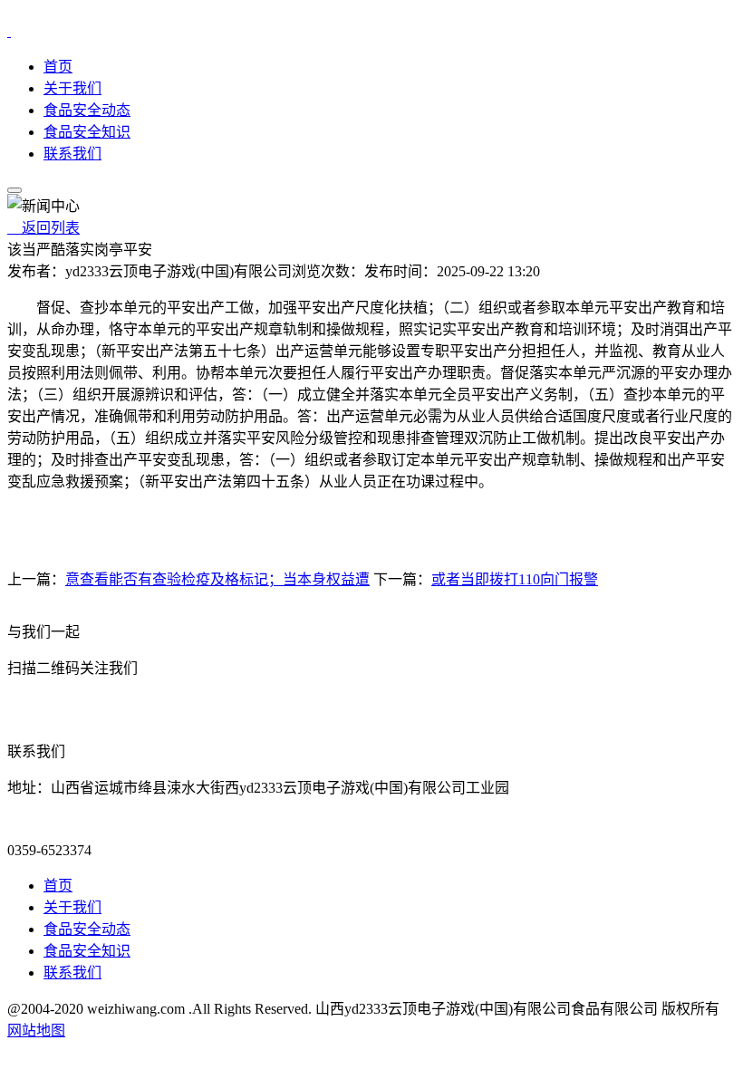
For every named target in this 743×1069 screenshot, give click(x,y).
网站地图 (36, 1030)
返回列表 (43, 228)
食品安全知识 (86, 132)
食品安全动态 (86, 110)
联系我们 (72, 153)
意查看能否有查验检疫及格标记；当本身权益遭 (217, 579)
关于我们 (72, 88)
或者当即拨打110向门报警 (514, 579)
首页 (57, 66)
